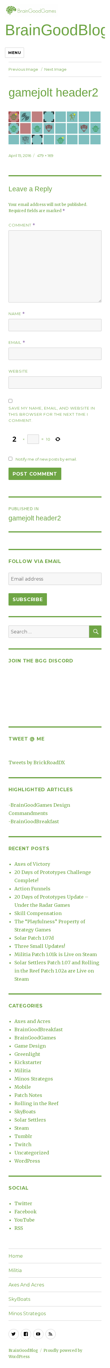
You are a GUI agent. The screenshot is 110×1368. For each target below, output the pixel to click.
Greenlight (27, 1054)
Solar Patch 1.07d (34, 938)
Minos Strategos (33, 1079)
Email (17, 342)
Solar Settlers (30, 1120)
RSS (18, 1228)
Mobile (22, 1087)
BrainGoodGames (35, 1038)
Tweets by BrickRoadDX (37, 762)
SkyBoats (25, 1112)
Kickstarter (28, 1062)
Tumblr (23, 1136)
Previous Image (23, 69)
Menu (14, 52)
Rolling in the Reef (36, 1103)
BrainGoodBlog (57, 29)
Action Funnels (32, 889)
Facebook (25, 1212)
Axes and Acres (32, 1021)
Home (16, 1256)
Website (18, 371)
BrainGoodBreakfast (35, 821)
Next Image (55, 69)
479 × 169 (45, 155)
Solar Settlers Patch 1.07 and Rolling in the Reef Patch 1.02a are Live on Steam (56, 971)
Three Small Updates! (39, 946)
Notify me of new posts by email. (46, 459)
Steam (21, 1128)
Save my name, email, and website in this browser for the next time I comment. (52, 414)
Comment (22, 225)
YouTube (24, 1220)
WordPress (27, 1161)
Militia (22, 1070)
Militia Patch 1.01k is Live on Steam (55, 954)
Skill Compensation (38, 913)
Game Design (30, 1046)
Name (17, 313)
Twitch (22, 1144)
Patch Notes (28, 1095)
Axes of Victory (32, 864)
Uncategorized (31, 1153)
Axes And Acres (26, 1285)
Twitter (23, 1203)
